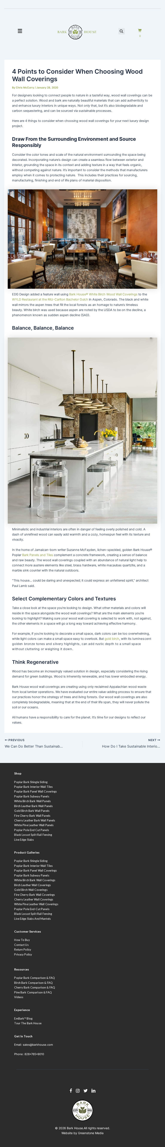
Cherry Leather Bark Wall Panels (34, 820)
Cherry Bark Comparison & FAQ (34, 987)
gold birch (112, 639)
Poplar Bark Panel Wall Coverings (35, 791)
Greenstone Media (91, 1133)
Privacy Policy (23, 954)
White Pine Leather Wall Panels (33, 825)
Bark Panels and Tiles (37, 555)
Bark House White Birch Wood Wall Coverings (103, 294)
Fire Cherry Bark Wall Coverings (34, 894)
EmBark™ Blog (23, 1018)
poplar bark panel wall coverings (35, 870)
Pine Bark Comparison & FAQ (33, 992)
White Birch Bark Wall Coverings (34, 880)
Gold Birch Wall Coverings (30, 889)
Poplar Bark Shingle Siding (30, 782)
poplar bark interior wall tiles (33, 865)
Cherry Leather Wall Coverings (33, 899)
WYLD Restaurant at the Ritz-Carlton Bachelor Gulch (50, 299)
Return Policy (22, 949)
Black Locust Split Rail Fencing (33, 834)
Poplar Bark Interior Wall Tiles (33, 786)
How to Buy (22, 940)
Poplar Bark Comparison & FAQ (34, 978)
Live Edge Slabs (24, 839)
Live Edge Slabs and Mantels (32, 918)
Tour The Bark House (27, 1023)
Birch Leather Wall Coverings (32, 885)
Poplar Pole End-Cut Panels (31, 909)
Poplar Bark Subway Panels (31, 796)
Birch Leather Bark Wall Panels (33, 806)
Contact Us (21, 945)
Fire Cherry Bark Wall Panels (32, 815)
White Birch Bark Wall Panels (32, 801)
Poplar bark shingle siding (30, 861)
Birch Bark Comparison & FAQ (33, 982)
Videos (18, 997)
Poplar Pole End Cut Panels (31, 830)
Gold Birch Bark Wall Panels (31, 810)
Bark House (75, 1128)
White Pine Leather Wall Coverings (36, 904)
